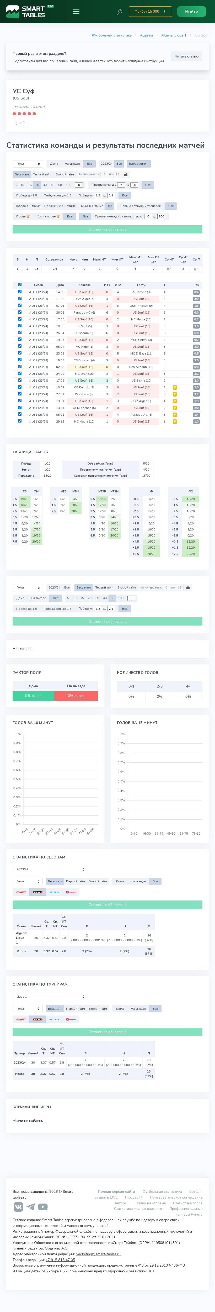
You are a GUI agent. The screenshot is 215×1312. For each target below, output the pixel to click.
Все (89, 164)
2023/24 (106, 164)
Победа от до (92, 195)
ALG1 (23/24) (38, 292)
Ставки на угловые (150, 1203)
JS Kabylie (141, 292)
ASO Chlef (141, 340)
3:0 (196, 299)
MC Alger (84, 347)
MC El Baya (141, 353)
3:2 (196, 394)
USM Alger (84, 299)
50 (60, 185)
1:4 (196, 415)
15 (30, 185)
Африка (146, 35)
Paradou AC (84, 312)
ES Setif (84, 326)
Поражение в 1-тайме (60, 206)
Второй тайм (65, 174)
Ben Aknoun (141, 367)
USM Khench (141, 306)
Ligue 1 (19, 122)
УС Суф (24, 91)
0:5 (196, 354)
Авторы (121, 1203)
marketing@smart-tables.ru (98, 1254)
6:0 (196, 313)
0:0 (196, 367)
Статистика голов (187, 1203)
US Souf (84, 292)
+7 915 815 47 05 (60, 1259)
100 (68, 185)
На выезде (72, 164)
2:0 (196, 381)
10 (22, 185)
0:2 (196, 319)
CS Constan (84, 360)
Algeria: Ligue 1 (173, 35)
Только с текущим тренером (141, 206)
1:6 (196, 306)
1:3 (196, 401)
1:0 (196, 422)
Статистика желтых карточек (138, 1208)
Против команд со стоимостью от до (126, 216)
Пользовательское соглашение (176, 1197)
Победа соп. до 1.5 (57, 195)
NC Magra (141, 319)
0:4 (196, 292)
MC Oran (84, 374)
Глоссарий (134, 1197)
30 (45, 185)
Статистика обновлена (107, 229)
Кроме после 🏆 (48, 216)
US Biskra (141, 380)
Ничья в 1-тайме (91, 206)
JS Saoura (84, 333)
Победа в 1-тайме (27, 206)
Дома (54, 164)
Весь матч (22, 174)
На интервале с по (96, 174)
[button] (119, 11)
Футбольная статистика (112, 35)
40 (52, 185)
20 (37, 185)
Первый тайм (42, 174)
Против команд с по (111, 185)
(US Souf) (22, 98)
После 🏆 (23, 216)
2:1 (196, 374)
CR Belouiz (84, 387)
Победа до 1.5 (26, 195)
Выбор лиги (138, 164)
